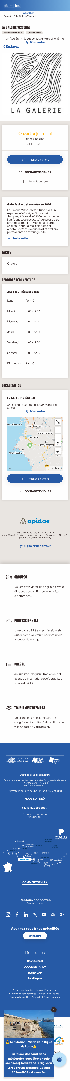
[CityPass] (29, 13)
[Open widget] (59, 1059)
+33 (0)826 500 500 (33, 807)
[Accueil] (23, 13)
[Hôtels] (26, 13)
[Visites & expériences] (32, 13)
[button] (46, 13)
